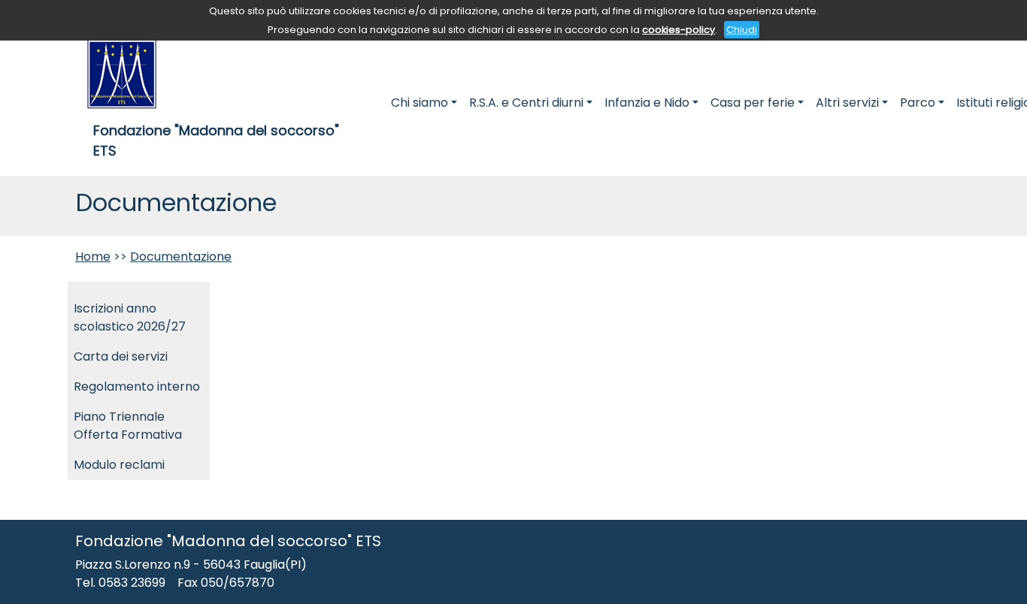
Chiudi (741, 29)
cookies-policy (678, 29)
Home (93, 256)
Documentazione (181, 256)
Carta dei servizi (121, 356)
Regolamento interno (137, 386)
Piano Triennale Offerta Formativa (128, 425)
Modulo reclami (119, 464)
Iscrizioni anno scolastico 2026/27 (130, 317)
